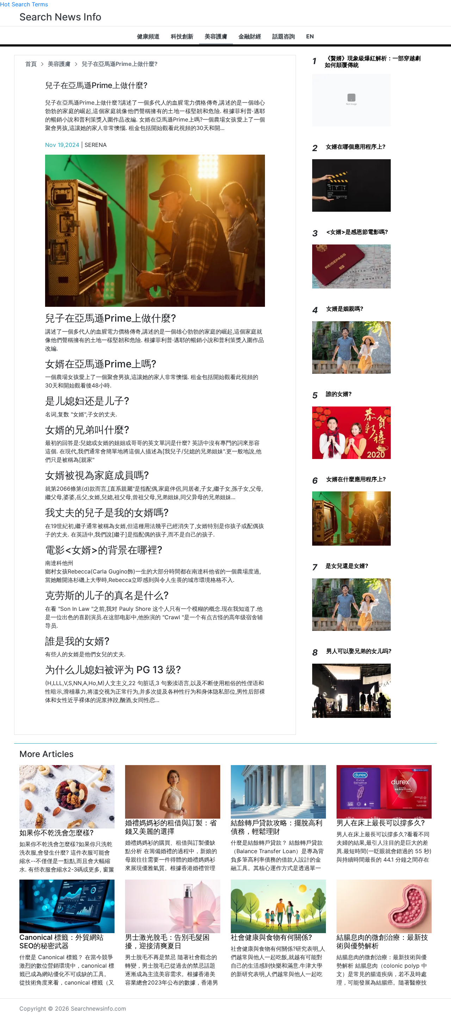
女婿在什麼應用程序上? (356, 479)
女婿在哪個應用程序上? (355, 146)
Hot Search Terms (24, 4)
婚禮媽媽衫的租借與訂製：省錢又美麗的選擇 (171, 827)
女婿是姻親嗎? (344, 308)
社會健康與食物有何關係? (271, 937)
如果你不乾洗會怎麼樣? (56, 832)
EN (310, 36)
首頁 (31, 63)
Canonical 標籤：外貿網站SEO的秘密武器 (61, 941)
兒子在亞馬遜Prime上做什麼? (119, 63)
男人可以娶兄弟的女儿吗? (358, 650)
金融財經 (250, 36)
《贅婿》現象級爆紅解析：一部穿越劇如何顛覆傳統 (373, 61)
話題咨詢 (283, 36)
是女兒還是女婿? (347, 565)
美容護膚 (216, 36)
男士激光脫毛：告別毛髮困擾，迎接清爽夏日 (167, 941)
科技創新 (182, 36)
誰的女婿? (339, 393)
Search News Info (60, 17)
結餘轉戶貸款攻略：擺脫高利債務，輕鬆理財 (276, 827)
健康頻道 (148, 36)
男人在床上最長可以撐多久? (380, 823)
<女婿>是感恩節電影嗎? (357, 231)
